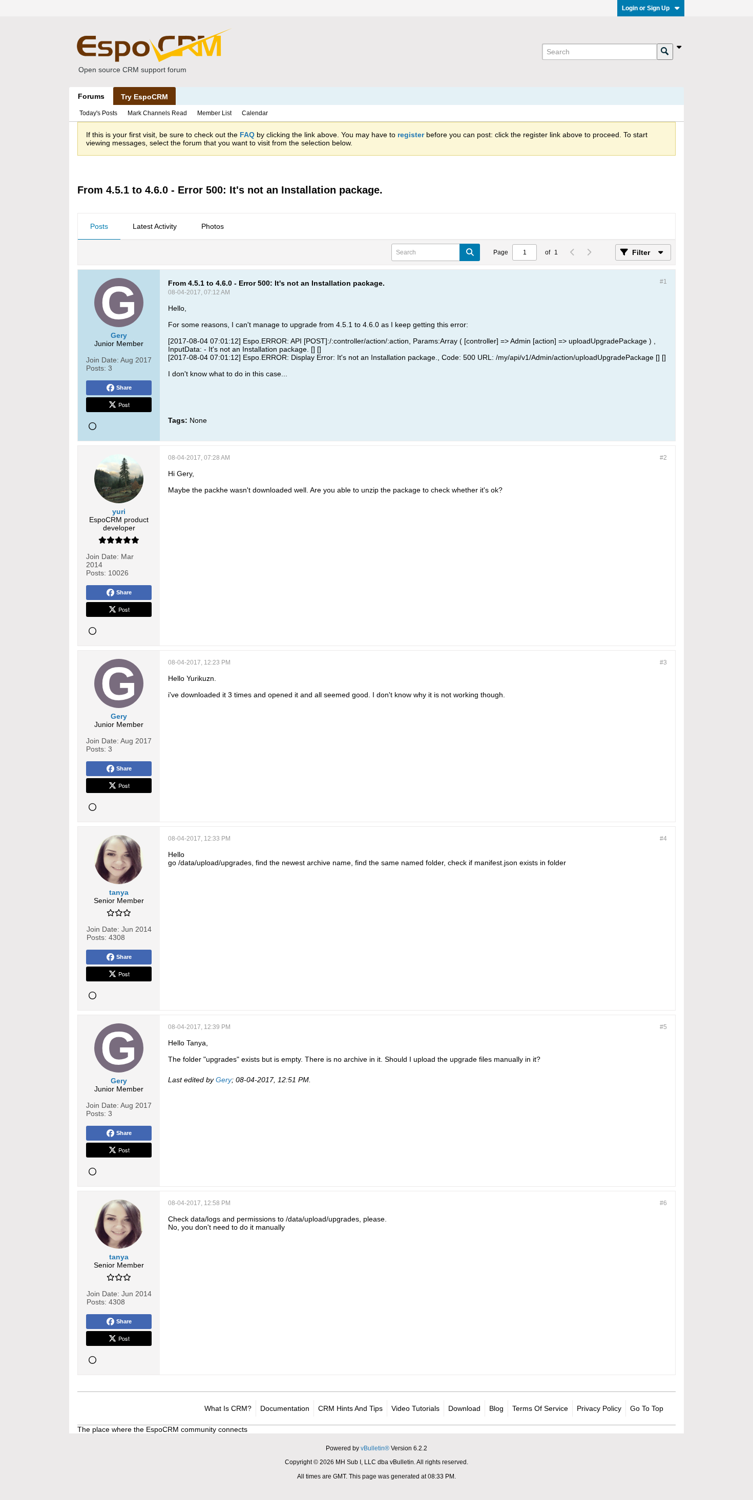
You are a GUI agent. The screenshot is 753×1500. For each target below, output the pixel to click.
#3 (663, 662)
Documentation (284, 1408)
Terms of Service (540, 1408)
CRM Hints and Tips (350, 1408)
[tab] (99, 226)
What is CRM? (228, 1408)
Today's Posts (98, 113)
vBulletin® (375, 1448)
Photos (212, 226)
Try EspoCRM (144, 97)
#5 (663, 1027)
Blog (496, 1408)
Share (124, 387)
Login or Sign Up (646, 8)
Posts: (96, 368)
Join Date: (102, 360)
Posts (99, 226)
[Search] (665, 52)
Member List (214, 113)
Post (124, 404)
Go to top (646, 1408)
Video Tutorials (415, 1408)
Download (464, 1408)
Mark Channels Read (157, 113)
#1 (663, 281)
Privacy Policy (599, 1408)
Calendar (255, 113)
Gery (224, 1080)
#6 (663, 1203)
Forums (91, 96)
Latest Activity (155, 226)
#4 (663, 838)
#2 (663, 457)
